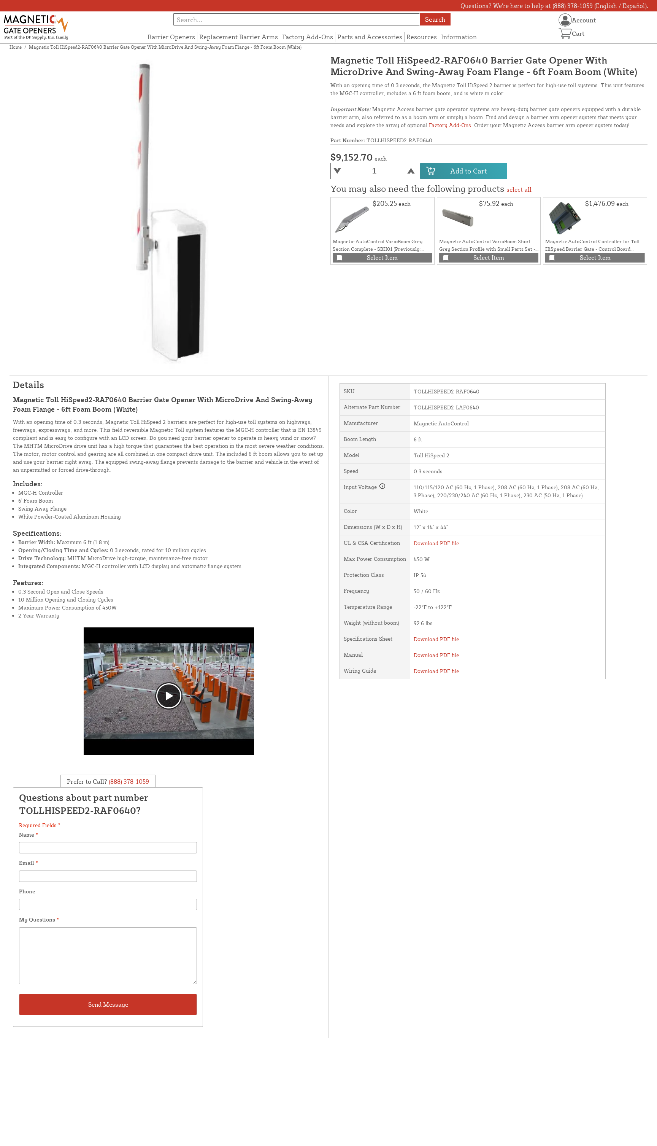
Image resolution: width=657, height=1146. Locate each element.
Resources (421, 37)
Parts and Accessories (369, 37)
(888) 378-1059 (128, 781)
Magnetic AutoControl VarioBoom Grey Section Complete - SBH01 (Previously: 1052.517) (377, 248)
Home (16, 47)
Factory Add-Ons (307, 37)
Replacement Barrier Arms (238, 37)
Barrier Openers (171, 37)
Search (435, 19)
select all (519, 189)
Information (459, 37)
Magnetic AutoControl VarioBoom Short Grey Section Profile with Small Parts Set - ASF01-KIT (487, 248)
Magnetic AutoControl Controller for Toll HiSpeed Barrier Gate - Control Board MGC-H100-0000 (592, 248)
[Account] (565, 20)
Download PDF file (436, 543)
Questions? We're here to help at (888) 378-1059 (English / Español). (554, 6)
